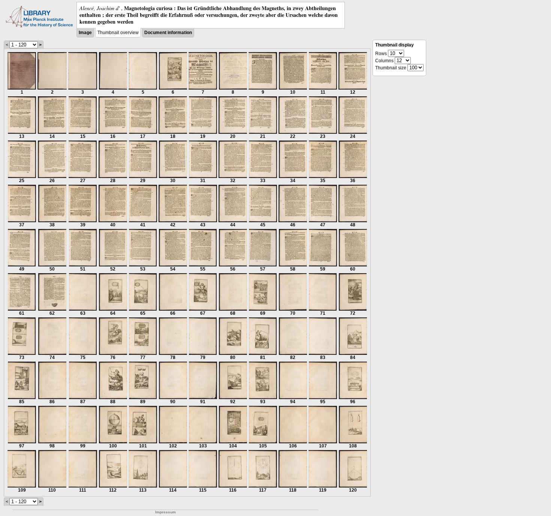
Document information (168, 32)
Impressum (165, 512)
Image (85, 32)
